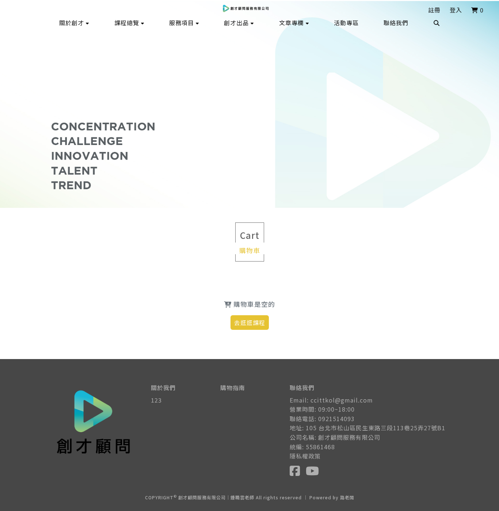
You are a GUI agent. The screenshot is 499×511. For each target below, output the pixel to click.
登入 (456, 9)
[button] (74, 22)
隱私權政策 (305, 455)
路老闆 (347, 497)
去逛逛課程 (249, 322)
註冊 (434, 9)
